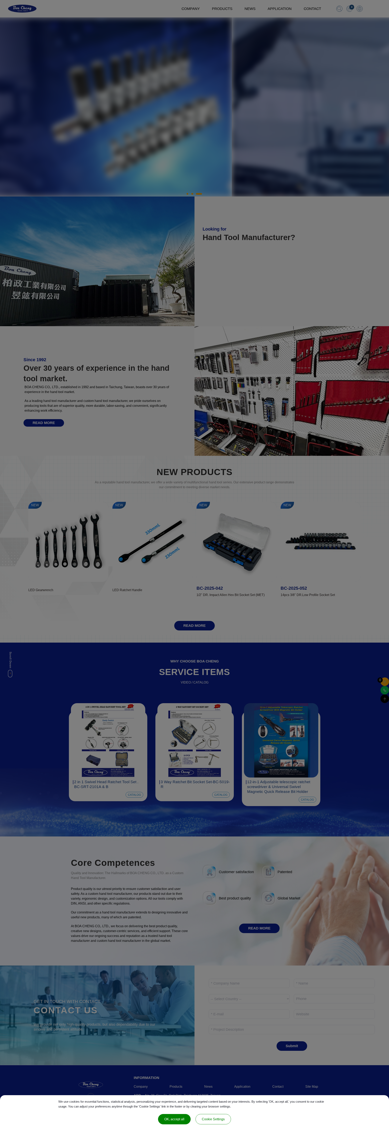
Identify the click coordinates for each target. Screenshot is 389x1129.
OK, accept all (174, 1119)
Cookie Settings (213, 1119)
